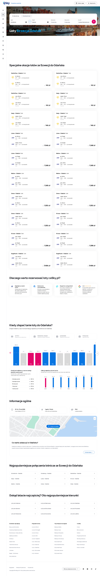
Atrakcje (11, 538)
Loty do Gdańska (29, 9)
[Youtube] (87, 569)
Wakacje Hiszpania (58, 533)
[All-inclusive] (3, 32)
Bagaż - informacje (13, 553)
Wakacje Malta (57, 527)
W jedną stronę (26, 16)
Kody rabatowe (12, 556)
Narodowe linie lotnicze (14, 547)
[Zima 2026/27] (3, 23)
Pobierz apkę (81, 3)
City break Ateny (58, 553)
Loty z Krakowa (35, 544)
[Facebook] (83, 569)
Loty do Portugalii (36, 530)
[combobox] (18, 22)
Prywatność (30, 567)
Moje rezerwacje (81, 544)
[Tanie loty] (3, 15)
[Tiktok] (95, 569)
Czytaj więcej (88, 452)
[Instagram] (91, 569)
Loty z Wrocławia (36, 550)
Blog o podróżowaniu (14, 527)
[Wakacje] (3, 19)
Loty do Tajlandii (36, 538)
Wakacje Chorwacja (59, 538)
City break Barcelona (59, 544)
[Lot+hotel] (3, 10)
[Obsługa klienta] (3, 58)
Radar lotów (12, 541)
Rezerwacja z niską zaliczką (15, 533)
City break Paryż (58, 547)
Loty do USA (35, 535)
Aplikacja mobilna (13, 535)
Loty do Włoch (35, 527)
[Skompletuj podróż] (3, 50)
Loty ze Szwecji (21, 9)
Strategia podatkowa (82, 541)
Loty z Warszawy (36, 541)
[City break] (3, 37)
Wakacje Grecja (58, 535)
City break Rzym (58, 541)
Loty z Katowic (35, 553)
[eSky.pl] (10, 9)
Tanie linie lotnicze (13, 544)
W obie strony (15, 16)
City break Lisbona (58, 550)
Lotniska (11, 550)
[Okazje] (3, 45)
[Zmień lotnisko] (29, 21)
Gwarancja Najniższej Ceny (15, 530)
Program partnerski (81, 535)
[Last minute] (3, 28)
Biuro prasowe (80, 530)
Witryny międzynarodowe (70, 569)
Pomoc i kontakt (80, 547)
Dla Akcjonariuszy (81, 538)
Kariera (78, 533)
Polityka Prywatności (21, 567)
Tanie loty (14, 9)
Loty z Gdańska (35, 547)
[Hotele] (3, 41)
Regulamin (11, 567)
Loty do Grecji (35, 533)
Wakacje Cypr (57, 530)
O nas (78, 527)
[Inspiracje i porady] (3, 54)
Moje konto (93, 3)
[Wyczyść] (26, 22)
